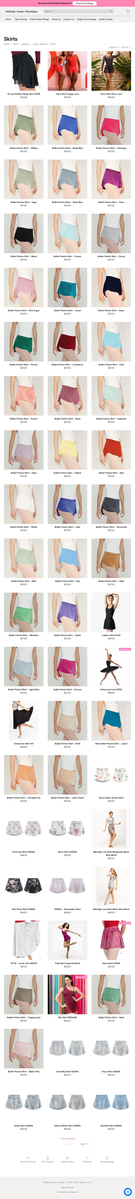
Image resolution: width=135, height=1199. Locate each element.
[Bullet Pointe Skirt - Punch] (24, 396)
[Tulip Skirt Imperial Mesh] (67, 940)
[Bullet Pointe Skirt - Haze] (24, 450)
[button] (85, 3)
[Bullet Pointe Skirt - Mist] (24, 558)
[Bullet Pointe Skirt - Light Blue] (24, 666)
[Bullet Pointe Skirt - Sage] (24, 179)
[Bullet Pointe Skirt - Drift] (67, 720)
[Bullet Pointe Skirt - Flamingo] (111, 125)
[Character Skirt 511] (24, 720)
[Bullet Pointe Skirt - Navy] (111, 287)
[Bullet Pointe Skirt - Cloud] (111, 233)
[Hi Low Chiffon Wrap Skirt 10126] (24, 71)
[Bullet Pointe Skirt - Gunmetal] (111, 504)
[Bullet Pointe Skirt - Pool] (111, 341)
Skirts (53, 44)
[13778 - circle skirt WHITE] (24, 940)
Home (7, 44)
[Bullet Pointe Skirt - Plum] (111, 179)
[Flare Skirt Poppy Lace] (67, 71)
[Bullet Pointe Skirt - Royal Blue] (67, 125)
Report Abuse (68, 1187)
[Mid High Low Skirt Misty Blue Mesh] (111, 886)
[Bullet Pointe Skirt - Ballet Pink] (24, 1048)
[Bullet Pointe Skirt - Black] (24, 233)
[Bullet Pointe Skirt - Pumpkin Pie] (24, 775)
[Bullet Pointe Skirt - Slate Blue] (67, 179)
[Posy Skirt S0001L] (111, 1048)
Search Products (28, 1161)
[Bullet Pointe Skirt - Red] (111, 450)
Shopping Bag (107, 1161)
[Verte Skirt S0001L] (67, 829)
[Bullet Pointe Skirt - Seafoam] (111, 396)
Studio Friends (106, 19)
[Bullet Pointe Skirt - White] (24, 504)
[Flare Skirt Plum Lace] (111, 71)
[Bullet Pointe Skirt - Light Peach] (67, 775)
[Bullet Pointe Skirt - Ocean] (67, 233)
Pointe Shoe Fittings (39, 19)
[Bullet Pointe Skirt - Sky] (67, 558)
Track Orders (67, 1161)
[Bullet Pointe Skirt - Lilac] (67, 504)
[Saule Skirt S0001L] (24, 1102)
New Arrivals (21, 19)
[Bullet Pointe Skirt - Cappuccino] (24, 994)
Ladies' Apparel (39, 44)
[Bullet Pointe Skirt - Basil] (111, 994)
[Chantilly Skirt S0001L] (67, 1048)
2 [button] (69, 1144)
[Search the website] (111, 11)
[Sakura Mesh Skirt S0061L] (67, 1102)
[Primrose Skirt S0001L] (24, 829)
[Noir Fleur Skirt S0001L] (24, 886)
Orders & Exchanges (86, 19)
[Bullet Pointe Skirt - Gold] (111, 558)
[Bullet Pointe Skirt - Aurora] (67, 666)
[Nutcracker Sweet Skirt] (111, 775)
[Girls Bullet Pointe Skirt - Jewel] (111, 720)
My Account (48, 1161)
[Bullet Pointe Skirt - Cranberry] (67, 341)
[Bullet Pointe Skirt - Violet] (67, 612)
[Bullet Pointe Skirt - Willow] (24, 125)
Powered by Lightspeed (67, 1192)
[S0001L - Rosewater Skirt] (67, 886)
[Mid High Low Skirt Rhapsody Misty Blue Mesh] (111, 829)
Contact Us (68, 19)
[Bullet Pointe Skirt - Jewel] (67, 287)
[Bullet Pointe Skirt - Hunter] (24, 341)
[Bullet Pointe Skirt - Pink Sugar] (24, 287)
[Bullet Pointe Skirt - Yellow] (67, 450)
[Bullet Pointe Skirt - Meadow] (24, 612)
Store (8, 19)
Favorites (87, 1161)
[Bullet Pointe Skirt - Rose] (67, 396)
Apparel (25, 44)
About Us (56, 19)
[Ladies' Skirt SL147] (111, 612)
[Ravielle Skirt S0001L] (111, 1102)
